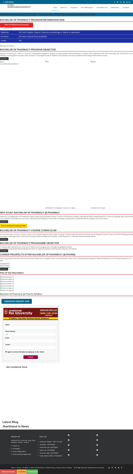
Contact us (15, 446)
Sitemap (69, 468)
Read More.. (4, 222)
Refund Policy (50, 468)
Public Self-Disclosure (37, 468)
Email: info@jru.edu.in (19, 451)
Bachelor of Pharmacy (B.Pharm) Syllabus (21, 294)
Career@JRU (16, 449)
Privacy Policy (60, 468)
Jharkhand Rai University (96, 468)
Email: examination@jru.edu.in (21, 454)
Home (13, 468)
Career (19, 468)
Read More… (4, 58)
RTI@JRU (26, 468)
